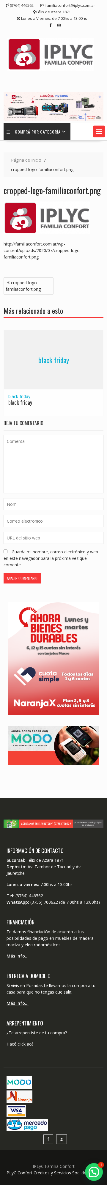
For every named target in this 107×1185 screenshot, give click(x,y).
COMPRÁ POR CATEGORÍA (38, 132)
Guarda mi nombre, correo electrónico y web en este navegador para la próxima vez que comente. (51, 558)
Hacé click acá (20, 1044)
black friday (53, 360)
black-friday (19, 396)
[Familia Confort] (53, 119)
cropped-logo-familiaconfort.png (23, 286)
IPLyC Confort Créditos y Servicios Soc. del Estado (53, 1173)
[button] (99, 131)
